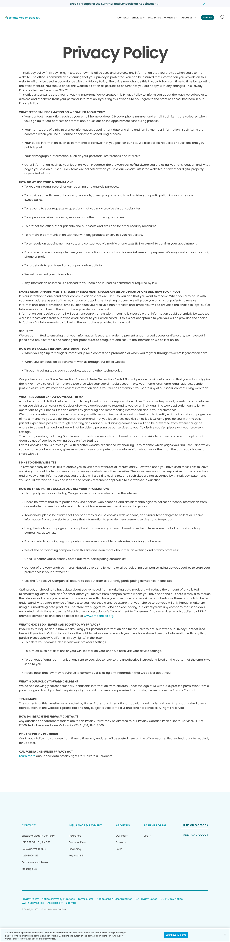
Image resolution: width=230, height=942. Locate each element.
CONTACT (29, 825)
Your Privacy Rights (176, 934)
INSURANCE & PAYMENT (85, 825)
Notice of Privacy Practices (58, 899)
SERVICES (137, 17)
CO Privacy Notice (172, 899)
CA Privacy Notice (146, 899)
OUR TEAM (123, 17)
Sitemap (71, 903)
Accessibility (55, 903)
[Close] (225, 934)
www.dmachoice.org (98, 616)
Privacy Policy (30, 899)
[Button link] (222, 17)
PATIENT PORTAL (155, 825)
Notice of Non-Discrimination (114, 899)
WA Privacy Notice (33, 903)
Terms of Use (86, 899)
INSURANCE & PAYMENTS (161, 17)
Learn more (27, 756)
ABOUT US (186, 17)
